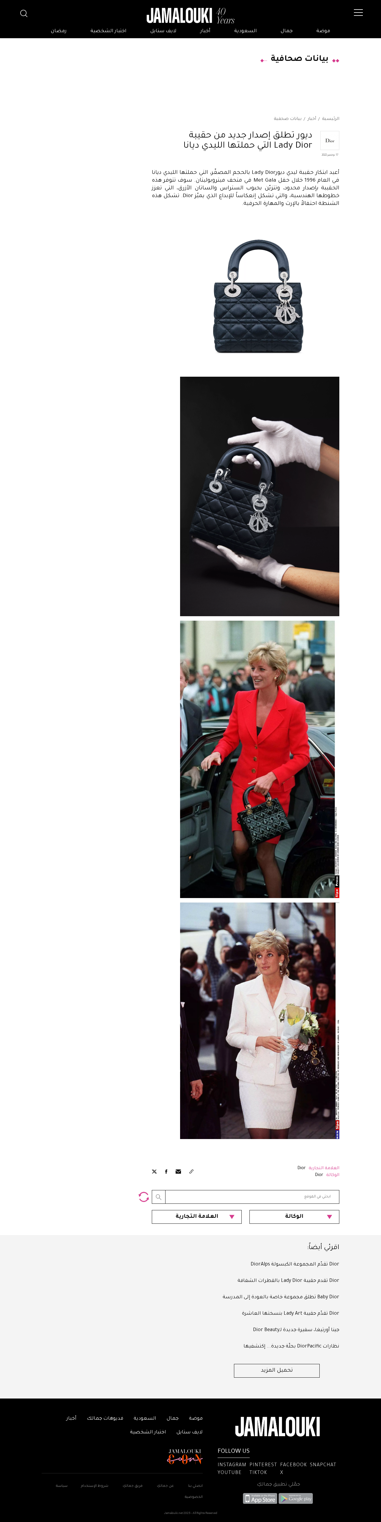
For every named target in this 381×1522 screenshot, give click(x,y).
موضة (323, 31)
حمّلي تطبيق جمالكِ (278, 1484)
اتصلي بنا (195, 1486)
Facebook (293, 1465)
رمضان (59, 31)
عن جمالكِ (165, 1486)
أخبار (205, 31)
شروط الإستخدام (94, 1486)
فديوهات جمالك (105, 1418)
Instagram (232, 1465)
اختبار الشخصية (108, 31)
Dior (301, 1168)
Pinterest (263, 1465)
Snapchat (323, 1465)
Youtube (230, 1473)
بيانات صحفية (288, 119)
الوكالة (294, 1217)
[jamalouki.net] (190, 15)
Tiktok (258, 1473)
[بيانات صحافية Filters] (144, 1197)
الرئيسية (330, 119)
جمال (287, 31)
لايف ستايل (163, 31)
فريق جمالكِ (133, 1486)
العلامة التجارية (197, 1217)
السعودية (245, 31)
